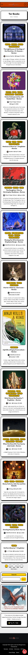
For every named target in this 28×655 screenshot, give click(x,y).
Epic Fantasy (8, 187)
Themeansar (14, 646)
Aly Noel (11, 151)
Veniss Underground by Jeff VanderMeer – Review (14, 98)
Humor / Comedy (11, 282)
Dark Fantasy (14, 347)
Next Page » (14, 569)
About (17, 652)
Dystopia (8, 92)
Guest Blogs (12, 652)
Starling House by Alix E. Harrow (14, 530)
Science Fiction (9, 94)
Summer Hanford (10, 56)
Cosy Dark (7, 233)
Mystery (14, 524)
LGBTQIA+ (14, 44)
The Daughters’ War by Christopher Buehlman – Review (14, 191)
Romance (17, 235)
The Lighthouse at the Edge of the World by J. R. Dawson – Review (14, 51)
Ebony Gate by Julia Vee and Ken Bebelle (14, 485)
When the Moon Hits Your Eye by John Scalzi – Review (14, 445)
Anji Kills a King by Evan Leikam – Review (14, 351)
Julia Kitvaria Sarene (10, 245)
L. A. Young (9, 551)
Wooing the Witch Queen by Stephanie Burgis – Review (14, 241)
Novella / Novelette (11, 393)
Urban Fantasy (18, 94)
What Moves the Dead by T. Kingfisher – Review (14, 399)
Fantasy (8, 44)
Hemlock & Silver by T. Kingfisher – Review (14, 147)
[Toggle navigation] (2, 4)
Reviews (20, 44)
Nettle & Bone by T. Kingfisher (14, 548)
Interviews (17, 649)
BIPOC (6, 481)
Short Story (19, 441)
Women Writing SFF (14, 46)
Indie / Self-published (17, 233)
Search (14, 574)
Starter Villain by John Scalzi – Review (14, 289)
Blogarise (21, 644)
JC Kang (11, 489)
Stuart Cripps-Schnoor (15, 102)
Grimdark (15, 187)
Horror (14, 92)
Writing (22, 649)
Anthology (5, 439)
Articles (11, 649)
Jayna (9, 403)
